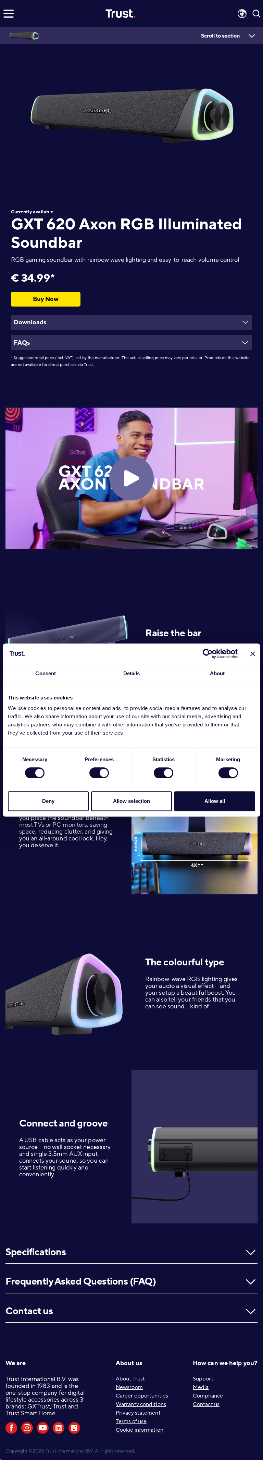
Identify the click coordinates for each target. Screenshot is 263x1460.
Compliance (208, 1396)
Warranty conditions (141, 1404)
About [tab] (217, 673)
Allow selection (131, 801)
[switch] (99, 772)
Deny (48, 801)
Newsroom (129, 1387)
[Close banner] (252, 653)
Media (201, 1387)
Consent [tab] (45, 673)
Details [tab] (131, 673)
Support (203, 1379)
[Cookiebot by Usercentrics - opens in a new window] (208, 654)
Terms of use (131, 1421)
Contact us (206, 1404)
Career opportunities (142, 1396)
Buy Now (46, 299)
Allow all (214, 801)
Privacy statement (138, 1413)
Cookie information (139, 1430)
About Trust (130, 1379)
